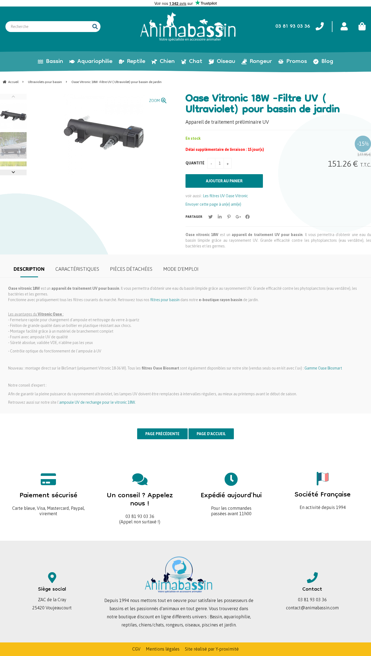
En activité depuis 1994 (323, 498)
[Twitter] (210, 217)
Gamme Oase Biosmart (323, 368)
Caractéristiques (77, 269)
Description (29, 269)
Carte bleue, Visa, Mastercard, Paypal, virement (48, 502)
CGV (136, 649)
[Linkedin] (220, 217)
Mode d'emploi (181, 269)
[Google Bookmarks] (238, 217)
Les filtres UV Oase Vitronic (225, 196)
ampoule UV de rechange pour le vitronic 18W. (97, 402)
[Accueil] (187, 26)
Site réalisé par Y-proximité (212, 649)
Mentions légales (163, 649)
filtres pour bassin (165, 300)
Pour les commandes (231, 499)
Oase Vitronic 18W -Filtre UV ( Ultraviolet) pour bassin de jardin (263, 105)
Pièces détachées (131, 269)
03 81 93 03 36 (140, 503)
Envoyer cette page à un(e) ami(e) (213, 204)
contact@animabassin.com (312, 607)
